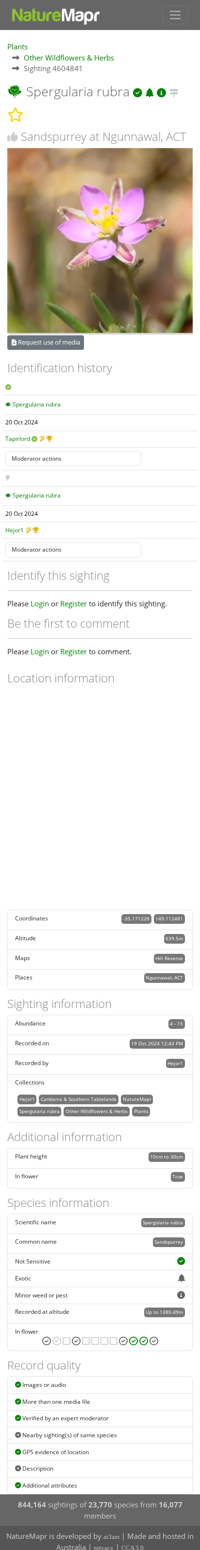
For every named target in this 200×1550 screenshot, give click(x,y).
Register (73, 603)
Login (40, 603)
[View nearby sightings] (174, 91)
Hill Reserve (169, 958)
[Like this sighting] (12, 137)
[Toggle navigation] (175, 15)
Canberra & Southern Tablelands (79, 1099)
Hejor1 (14, 530)
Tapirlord (17, 439)
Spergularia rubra (37, 404)
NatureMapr (137, 1099)
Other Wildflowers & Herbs (69, 57)
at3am (111, 1536)
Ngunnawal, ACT (164, 977)
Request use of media (48, 342)
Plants (17, 46)
